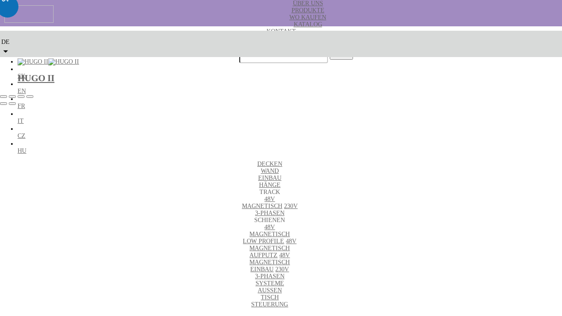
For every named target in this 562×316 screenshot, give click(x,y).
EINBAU (269, 178)
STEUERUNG (269, 304)
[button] (5, 45)
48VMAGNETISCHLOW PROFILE (266, 234)
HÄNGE (270, 185)
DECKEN (269, 164)
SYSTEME (270, 283)
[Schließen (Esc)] (29, 96)
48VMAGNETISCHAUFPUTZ (272, 248)
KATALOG (308, 24)
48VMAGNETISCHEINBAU (269, 262)
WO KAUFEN (307, 17)
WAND (270, 171)
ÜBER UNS (308, 3)
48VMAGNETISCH (262, 202)
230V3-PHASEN (276, 209)
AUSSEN (270, 290)
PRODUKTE (308, 10)
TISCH (270, 297)
